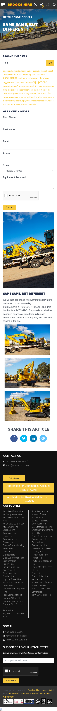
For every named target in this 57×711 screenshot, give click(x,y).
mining (10, 93)
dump (17, 82)
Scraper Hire (37, 517)
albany (23, 71)
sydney (29, 101)
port (5, 97)
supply (22, 101)
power (10, 97)
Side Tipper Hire (39, 524)
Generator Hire (9, 573)
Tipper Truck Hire (40, 555)
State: (6, 165)
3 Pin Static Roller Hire (41, 595)
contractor (22, 78)
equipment (39, 82)
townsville (49, 101)
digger (6, 82)
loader (21, 90)
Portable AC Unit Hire (12, 598)
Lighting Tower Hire (12, 579)
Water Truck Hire (39, 585)
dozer (11, 82)
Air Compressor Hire (12, 514)
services (46, 97)
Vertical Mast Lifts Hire (42, 582)
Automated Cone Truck (13, 524)
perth (39, 93)
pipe (44, 93)
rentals (23, 97)
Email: (6, 141)
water (18, 104)
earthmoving (26, 82)
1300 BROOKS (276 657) (16, 461)
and (28, 71)
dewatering (44, 78)
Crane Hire (8, 542)
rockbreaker (31, 97)
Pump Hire (8, 610)
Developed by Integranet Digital (41, 690)
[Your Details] (35, 4)
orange (26, 93)
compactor (31, 74)
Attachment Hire (10, 527)
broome (14, 74)
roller (39, 97)
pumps (16, 97)
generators (24, 86)
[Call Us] (48, 4)
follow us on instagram (16, 639)
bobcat (49, 71)
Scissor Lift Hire (39, 514)
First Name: (9, 117)
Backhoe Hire (9, 530)
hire (5, 89)
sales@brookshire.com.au (17, 465)
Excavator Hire (9, 561)
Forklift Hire (8, 564)
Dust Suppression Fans (13, 558)
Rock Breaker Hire (40, 511)
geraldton (33, 86)
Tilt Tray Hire (37, 551)
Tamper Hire (37, 542)
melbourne (45, 90)
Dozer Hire (8, 551)
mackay (36, 90)
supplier (15, 101)
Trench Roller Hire (40, 576)
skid (5, 101)
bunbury (22, 74)
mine (5, 93)
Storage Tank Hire (40, 539)
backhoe (42, 71)
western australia (28, 104)
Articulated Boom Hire (13, 511)
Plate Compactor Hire (12, 595)
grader (51, 86)
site (52, 97)
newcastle (18, 93)
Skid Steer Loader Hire (42, 527)
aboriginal (7, 71)
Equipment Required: (15, 177)
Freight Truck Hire (11, 567)
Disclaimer (14, 693)
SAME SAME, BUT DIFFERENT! (20, 27)
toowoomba (38, 101)
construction (10, 77)
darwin (36, 78)
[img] (28, 29)
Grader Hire (8, 576)
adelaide (16, 71)
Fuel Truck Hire (10, 570)
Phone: (7, 153)
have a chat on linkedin (16, 636)
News (17, 16)
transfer (6, 104)
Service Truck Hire (40, 520)
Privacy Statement (30, 693)
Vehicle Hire (37, 579)
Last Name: (9, 129)
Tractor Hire (37, 558)
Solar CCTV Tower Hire (42, 536)
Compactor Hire (10, 539)
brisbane (7, 74)
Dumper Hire (9, 555)
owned (33, 93)
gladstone (43, 86)
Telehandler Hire (39, 545)
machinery (28, 90)
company (40, 74)
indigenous (12, 90)
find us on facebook (14, 632)
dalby (30, 78)
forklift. (15, 86)
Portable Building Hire (13, 601)
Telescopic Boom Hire (41, 548)
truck (12, 104)
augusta (34, 71)
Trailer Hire (37, 573)
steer (9, 101)
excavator (7, 86)
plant (49, 93)
